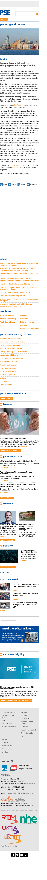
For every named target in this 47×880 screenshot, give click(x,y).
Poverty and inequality (8, 368)
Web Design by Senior (9, 846)
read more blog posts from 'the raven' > (16, 700)
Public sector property (8, 371)
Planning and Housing (8, 365)
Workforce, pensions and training (12, 342)
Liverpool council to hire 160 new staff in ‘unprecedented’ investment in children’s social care (19, 280)
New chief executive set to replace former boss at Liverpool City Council (18, 288)
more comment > (7, 540)
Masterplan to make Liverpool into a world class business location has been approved (17, 269)
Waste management (7, 375)
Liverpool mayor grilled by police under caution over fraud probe (19, 300)
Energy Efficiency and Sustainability (13, 352)
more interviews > (8, 567)
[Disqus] (19, 223)
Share (23, 185)
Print (5, 185)
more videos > (6, 398)
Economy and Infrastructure (10, 339)
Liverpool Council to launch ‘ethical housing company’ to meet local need (16, 305)
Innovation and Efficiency (9, 355)
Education (3, 381)
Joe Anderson (19, 105)
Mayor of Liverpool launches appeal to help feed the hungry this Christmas (19, 264)
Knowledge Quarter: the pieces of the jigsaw (16, 284)
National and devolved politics (11, 348)
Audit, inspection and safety (10, 345)
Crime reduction (6, 385)
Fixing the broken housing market (12, 296)
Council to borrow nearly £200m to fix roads (16, 292)
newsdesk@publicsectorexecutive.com (21, 793)
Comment (33, 185)
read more (4, 467)
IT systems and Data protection (11, 358)
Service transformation (8, 362)
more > (24, 446)
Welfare (3, 378)
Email (14, 185)
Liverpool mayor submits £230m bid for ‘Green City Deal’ (19, 274)
